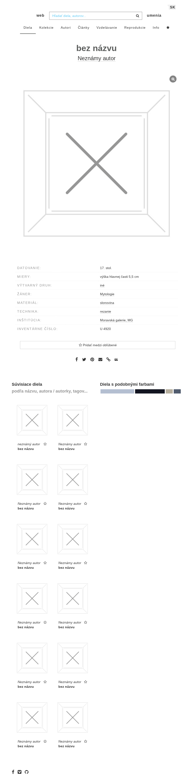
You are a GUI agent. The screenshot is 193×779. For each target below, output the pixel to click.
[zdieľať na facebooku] (77, 359)
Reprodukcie (135, 27)
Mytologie (107, 294)
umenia (154, 15)
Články (83, 27)
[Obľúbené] (168, 28)
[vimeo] (21, 772)
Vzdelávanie (106, 27)
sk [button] (172, 7)
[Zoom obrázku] (96, 163)
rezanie (105, 311)
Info (156, 27)
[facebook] (14, 772)
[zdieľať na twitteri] (84, 359)
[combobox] (95, 16)
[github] (28, 772)
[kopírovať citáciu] (116, 360)
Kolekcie (46, 27)
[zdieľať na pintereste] (92, 359)
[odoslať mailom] (100, 359)
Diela (28, 27)
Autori (66, 27)
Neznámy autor (97, 58)
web (40, 15)
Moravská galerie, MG (116, 320)
